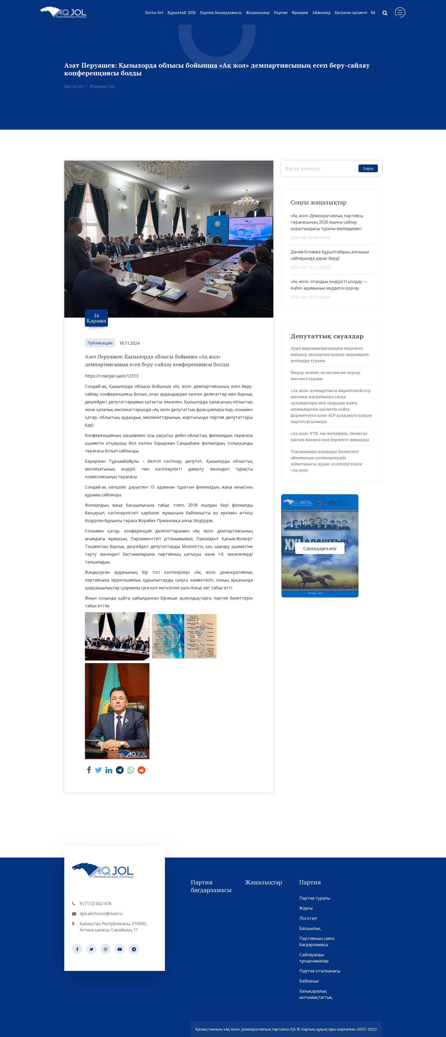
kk (373, 12)
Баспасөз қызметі (351, 12)
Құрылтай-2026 (182, 12)
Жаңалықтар (258, 12)
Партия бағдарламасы (221, 12)
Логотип (308, 918)
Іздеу (368, 168)
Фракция (300, 12)
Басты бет (154, 12)
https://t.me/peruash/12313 (111, 376)
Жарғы (306, 908)
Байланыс (309, 981)
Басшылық (310, 928)
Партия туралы (314, 898)
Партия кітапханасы (319, 971)
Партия (281, 12)
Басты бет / (75, 86)
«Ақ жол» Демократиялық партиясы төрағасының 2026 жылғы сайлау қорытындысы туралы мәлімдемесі (327, 222)
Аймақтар (321, 12)
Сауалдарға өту (320, 548)
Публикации (100, 343)
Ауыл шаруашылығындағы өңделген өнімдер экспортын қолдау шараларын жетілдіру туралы (330, 354)
